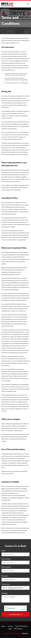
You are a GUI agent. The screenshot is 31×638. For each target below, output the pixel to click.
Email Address (6, 559)
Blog (10, 629)
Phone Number (6, 567)
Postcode (5, 576)
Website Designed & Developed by (15, 633)
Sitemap (10, 626)
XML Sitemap (18, 629)
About (3, 626)
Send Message (14, 614)
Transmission (6, 584)
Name (3, 551)
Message (4, 593)
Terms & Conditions (21, 626)
